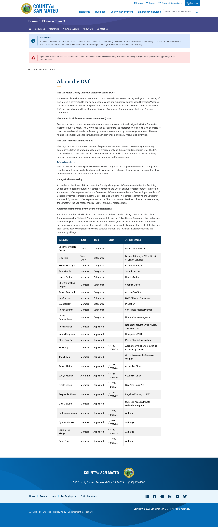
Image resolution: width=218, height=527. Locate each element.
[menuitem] (85, 11)
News (32, 496)
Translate (194, 3)
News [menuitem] (140, 3)
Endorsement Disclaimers (80, 511)
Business (100, 11)
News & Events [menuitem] (71, 28)
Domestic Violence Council (46, 21)
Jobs (54, 496)
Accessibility (35, 511)
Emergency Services (149, 11)
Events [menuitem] (152, 3)
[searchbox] (181, 11)
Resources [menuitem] (39, 28)
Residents (84, 11)
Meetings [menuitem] (54, 28)
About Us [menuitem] (88, 28)
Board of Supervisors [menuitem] (172, 3)
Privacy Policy (59, 511)
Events (43, 496)
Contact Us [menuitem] (102, 28)
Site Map (47, 511)
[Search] (197, 12)
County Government (122, 11)
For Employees (68, 496)
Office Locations (89, 496)
